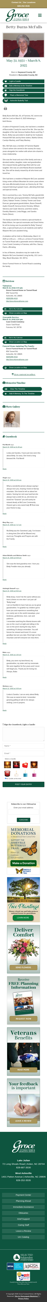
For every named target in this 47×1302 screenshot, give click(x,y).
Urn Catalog (23, 1237)
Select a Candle (10, 759)
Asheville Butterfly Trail (19, 100)
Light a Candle (15, 81)
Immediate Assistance (23, 1207)
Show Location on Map (18, 313)
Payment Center (23, 1195)
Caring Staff (23, 1225)
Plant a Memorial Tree (19, 95)
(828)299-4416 (12, 298)
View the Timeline (17, 389)
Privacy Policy (23, 1298)
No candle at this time (13, 778)
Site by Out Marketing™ (27, 1296)
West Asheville (23, 1173)
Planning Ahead (23, 1201)
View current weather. (25, 374)
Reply (5, 469)
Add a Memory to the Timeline (20, 86)
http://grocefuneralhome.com (17, 301)
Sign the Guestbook (17, 90)
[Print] (5, 108)
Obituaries (23, 1213)
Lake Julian (23, 1160)
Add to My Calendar (16, 309)
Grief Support (23, 1219)
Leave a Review (23, 1231)
